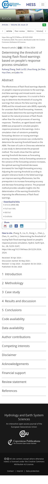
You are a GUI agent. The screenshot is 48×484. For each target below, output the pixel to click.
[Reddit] (10, 226)
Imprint (20, 471)
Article (9, 31)
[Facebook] (16, 226)
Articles (5, 25)
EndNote (8, 216)
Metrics (30, 31)
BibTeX (8, 212)
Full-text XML (10, 208)
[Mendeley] (5, 226)
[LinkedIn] (21, 226)
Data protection (32, 471)
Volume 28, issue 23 (19, 25)
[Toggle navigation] (42, 4)
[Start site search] (44, 24)
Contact (10, 471)
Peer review (20, 31)
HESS (31, 4)
